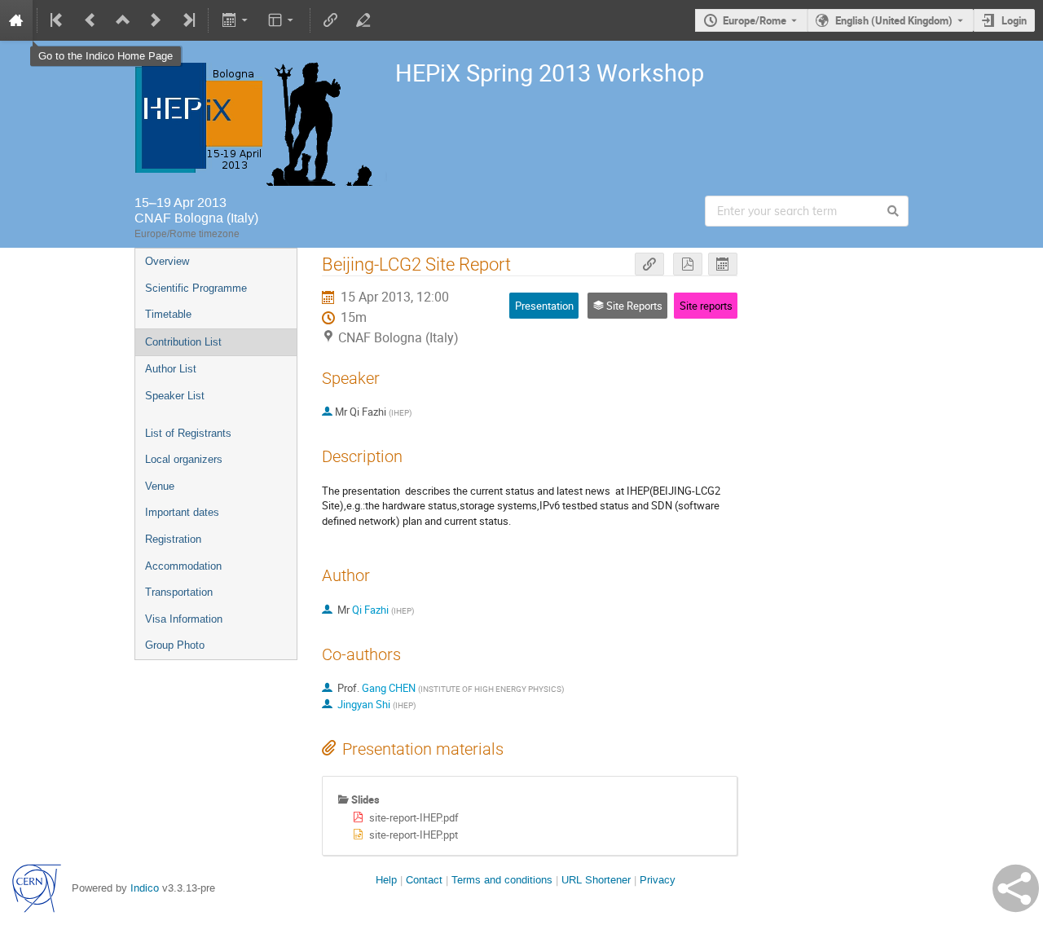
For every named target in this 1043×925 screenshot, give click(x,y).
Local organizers (183, 459)
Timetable (168, 314)
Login (1014, 20)
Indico (144, 888)
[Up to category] (123, 20)
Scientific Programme (196, 288)
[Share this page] (1015, 888)
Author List (170, 369)
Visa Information (183, 619)
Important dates (182, 512)
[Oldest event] (58, 20)
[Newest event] (187, 20)
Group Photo (175, 645)
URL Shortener (596, 880)
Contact (424, 880)
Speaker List (175, 396)
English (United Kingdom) (894, 20)
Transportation (179, 592)
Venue (159, 486)
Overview (167, 261)
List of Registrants (188, 433)
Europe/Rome (754, 20)
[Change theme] (282, 20)
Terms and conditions (501, 880)
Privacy (658, 880)
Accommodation (183, 566)
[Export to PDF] (687, 264)
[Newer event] (155, 20)
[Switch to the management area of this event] (363, 20)
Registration (173, 539)
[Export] (236, 20)
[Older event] (90, 20)
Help (386, 880)
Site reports (706, 305)
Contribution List (183, 342)
